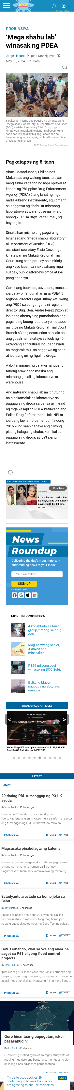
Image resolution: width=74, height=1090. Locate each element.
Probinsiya (17, 28)
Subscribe (62, 11)
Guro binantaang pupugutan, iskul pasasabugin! (34, 1041)
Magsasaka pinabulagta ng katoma (30, 851)
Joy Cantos (11, 910)
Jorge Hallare (15, 56)
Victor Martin (11, 810)
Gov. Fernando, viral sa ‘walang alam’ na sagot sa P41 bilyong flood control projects (35, 956)
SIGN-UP (24, 584)
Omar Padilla (11, 967)
